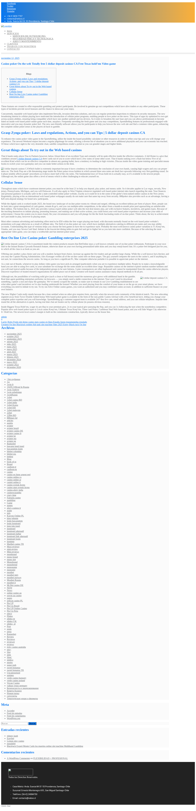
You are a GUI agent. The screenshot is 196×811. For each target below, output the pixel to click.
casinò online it (14, 482)
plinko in (11, 619)
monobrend (12, 564)
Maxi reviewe (13, 546)
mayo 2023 (12, 362)
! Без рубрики (13, 379)
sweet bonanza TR (15, 670)
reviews (10, 644)
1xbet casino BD (14, 400)
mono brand (12, 557)
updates (10, 675)
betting (10, 456)
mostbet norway (14, 577)
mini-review (12, 549)
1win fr (10, 384)
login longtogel (14, 523)
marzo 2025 (12, 354)
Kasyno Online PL (15, 516)
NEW (9, 588)
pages (9, 598)
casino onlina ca (14, 477)
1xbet (9, 397)
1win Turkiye (13, 389)
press (9, 631)
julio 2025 (11, 344)
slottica (10, 660)
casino (10, 472)
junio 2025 (12, 347)
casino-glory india (15, 490)
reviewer (11, 642)
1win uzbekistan (14, 392)
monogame (12, 567)
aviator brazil (13, 428)
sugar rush (11, 665)
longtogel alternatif (15, 531)
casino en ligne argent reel (18, 474)
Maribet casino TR (15, 544)
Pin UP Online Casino (17, 608)
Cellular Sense (15, 91)
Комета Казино (14, 691)
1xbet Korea (12, 405)
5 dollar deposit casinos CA (29, 158)
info (8, 513)
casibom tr (11, 467)
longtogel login (14, 539)
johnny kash (12, 736)
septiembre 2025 (14, 339)
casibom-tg (12, 469)
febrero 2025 (13, 357)
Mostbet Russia (14, 580)
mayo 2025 (12, 349)
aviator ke (11, 436)
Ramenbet (11, 634)
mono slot (11, 559)
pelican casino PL (15, 600)
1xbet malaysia (13, 410)
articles (10, 420)
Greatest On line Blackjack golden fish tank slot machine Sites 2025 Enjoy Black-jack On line (43, 324)
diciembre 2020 (14, 367)
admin (4, 317)
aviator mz (11, 438)
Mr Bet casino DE (15, 585)
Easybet (10, 738)
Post (9, 626)
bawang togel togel (15, 446)
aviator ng (11, 441)
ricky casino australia (16, 647)
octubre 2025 (13, 336)
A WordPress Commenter (18, 758)
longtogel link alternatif (17, 536)
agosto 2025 (12, 341)
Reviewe (11, 639)
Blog (9, 459)
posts (9, 629)
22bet (9, 413)
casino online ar (14, 480)
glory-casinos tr (14, 508)
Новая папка (13, 693)
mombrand (12, 554)
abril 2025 (11, 352)
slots (9, 655)
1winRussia (12, 395)
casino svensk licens (16, 485)
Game (9, 503)
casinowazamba (14, 492)
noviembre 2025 (14, 334)
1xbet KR (11, 407)
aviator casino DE (15, 431)
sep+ (9, 649)
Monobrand (12, 562)
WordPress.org (13, 718)
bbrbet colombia (14, 451)
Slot (8, 652)
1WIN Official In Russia (18, 387)
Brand (9, 464)
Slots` (9, 657)
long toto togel (13, 526)
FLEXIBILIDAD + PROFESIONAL (50, 758)
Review (10, 637)
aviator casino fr (14, 433)
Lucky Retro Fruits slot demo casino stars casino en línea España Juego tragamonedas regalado (44, 322)
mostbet (10, 572)
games (10, 505)
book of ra (11, 461)
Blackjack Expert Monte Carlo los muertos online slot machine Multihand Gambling (45, 746)
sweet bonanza (13, 667)
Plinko (10, 616)
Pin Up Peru (12, 611)
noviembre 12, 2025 (10, 58)
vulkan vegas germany (17, 685)
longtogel (11, 528)
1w (8, 382)
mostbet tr (11, 582)
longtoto (10, 541)
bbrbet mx (11, 454)
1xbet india (12, 402)
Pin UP (10, 603)
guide (9, 510)
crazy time (11, 495)
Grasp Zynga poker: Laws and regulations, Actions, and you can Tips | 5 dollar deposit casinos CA (28, 81)
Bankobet (11, 443)
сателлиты (12, 696)
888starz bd (12, 418)
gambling (11, 500)
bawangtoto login (15, 449)
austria (10, 423)
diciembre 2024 (14, 359)
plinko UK (12, 621)
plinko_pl (11, 624)
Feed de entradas (14, 713)
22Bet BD (11, 415)
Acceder (10, 710)
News (9, 590)
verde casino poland (16, 680)
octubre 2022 (13, 365)
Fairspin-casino (14, 498)
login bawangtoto (15, 521)
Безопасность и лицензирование (23, 688)
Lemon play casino (15, 741)
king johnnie (12, 518)
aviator (10, 425)
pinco (9, 613)
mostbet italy (12, 575)
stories (10, 662)
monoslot (11, 570)
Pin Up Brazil (13, 606)
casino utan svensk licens (18, 487)
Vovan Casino (13, 683)
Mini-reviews (13, 552)
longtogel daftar (14, 534)
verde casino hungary (16, 678)
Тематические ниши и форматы (22, 698)
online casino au (14, 593)
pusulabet (11, 743)
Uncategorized (13, 673)
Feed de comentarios (16, 716)
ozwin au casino (14, 595)
